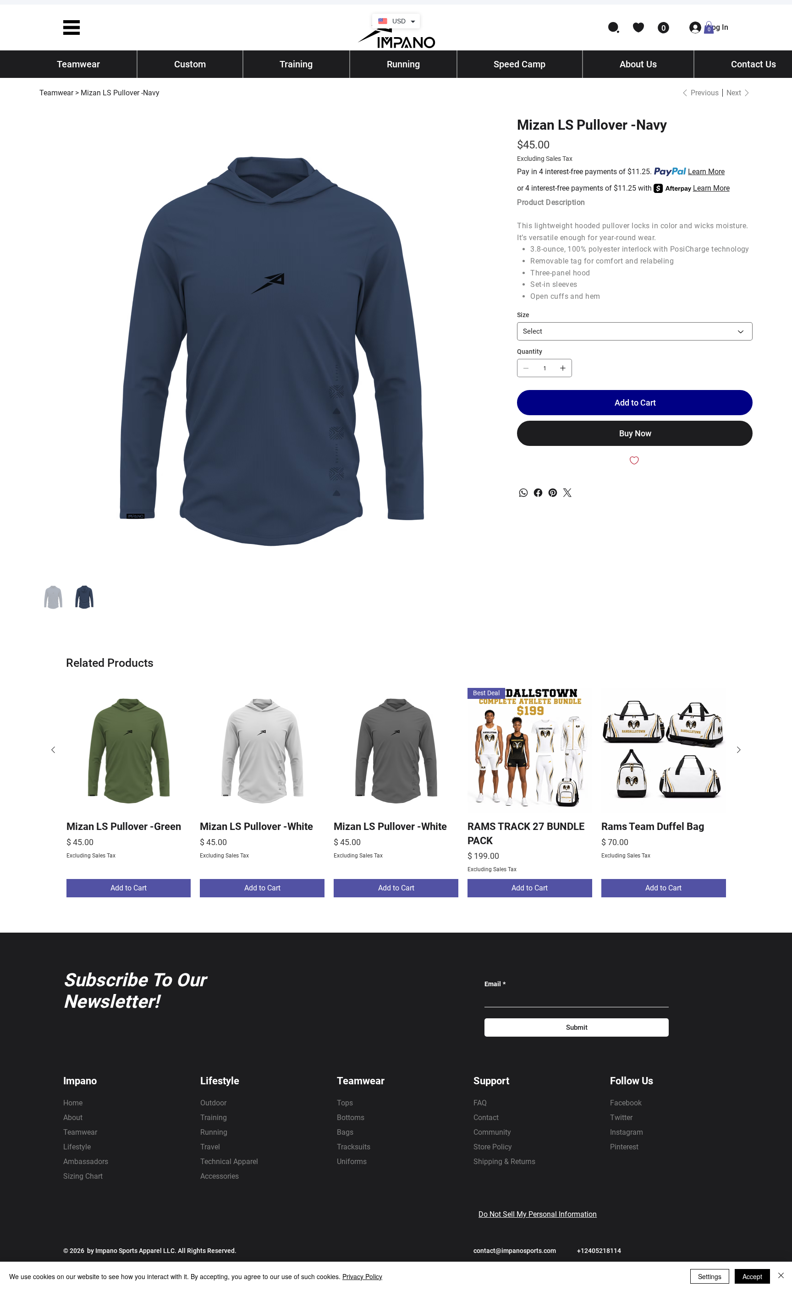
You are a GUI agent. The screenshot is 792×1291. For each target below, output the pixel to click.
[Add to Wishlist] (634, 460)
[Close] (781, 1276)
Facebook (626, 1103)
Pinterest (624, 1147)
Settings (709, 1276)
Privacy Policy (362, 1276)
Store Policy (492, 1147)
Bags (345, 1132)
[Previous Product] (53, 749)
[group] (396, 792)
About (72, 1117)
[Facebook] (538, 492)
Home (72, 1103)
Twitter (621, 1117)
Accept (752, 1276)
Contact (486, 1117)
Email (495, 984)
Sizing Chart (83, 1176)
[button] (71, 27)
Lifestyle (77, 1147)
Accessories (219, 1176)
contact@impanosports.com (514, 1250)
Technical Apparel (229, 1161)
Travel (210, 1147)
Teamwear (80, 1132)
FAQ (480, 1103)
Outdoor (213, 1103)
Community (492, 1132)
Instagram (626, 1132)
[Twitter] (567, 492)
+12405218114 (599, 1250)
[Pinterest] (552, 492)
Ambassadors (85, 1161)
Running (213, 1132)
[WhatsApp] (523, 492)
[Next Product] (738, 749)
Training (213, 1117)
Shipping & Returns (504, 1161)
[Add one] (563, 368)
